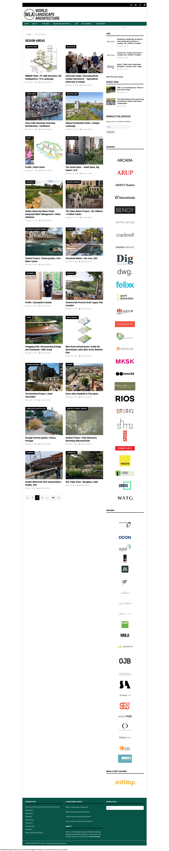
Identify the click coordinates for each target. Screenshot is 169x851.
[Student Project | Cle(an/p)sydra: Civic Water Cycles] (44, 241)
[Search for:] (132, 27)
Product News (112, 82)
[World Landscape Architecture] (41, 20)
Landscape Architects (61, 24)
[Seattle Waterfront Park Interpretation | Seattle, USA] (44, 465)
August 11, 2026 (72, 129)
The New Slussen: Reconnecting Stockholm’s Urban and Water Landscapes (130, 101)
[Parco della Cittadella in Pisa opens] (84, 377)
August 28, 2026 (123, 46)
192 (53, 497)
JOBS (76, 24)
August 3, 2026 (32, 400)
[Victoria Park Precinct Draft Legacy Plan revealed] (84, 286)
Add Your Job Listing (114, 77)
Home (26, 24)
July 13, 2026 (122, 106)
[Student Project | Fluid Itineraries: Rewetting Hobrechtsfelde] (84, 421)
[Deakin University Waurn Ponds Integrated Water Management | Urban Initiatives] (44, 194)
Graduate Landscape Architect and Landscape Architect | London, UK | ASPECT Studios (130, 41)
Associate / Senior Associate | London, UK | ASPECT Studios (129, 54)
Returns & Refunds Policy (34, 833)
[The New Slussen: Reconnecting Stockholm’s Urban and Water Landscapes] (110, 101)
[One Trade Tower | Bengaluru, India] (84, 465)
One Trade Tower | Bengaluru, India (82, 482)
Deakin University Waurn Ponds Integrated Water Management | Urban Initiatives (42, 214)
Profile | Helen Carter (35, 167)
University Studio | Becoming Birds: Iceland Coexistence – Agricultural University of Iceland (82, 78)
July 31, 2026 (31, 488)
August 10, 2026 (72, 217)
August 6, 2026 (72, 261)
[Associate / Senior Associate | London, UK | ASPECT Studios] (110, 55)
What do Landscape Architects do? (78, 812)
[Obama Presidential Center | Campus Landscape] (84, 106)
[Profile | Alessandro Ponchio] (44, 286)
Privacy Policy (30, 826)
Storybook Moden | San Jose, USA (81, 258)
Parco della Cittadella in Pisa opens (82, 393)
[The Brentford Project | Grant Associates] (44, 377)
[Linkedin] (136, 5)
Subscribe (110, 132)
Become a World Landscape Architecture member (42, 807)
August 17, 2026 (32, 82)
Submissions (29, 820)
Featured (45, 24)
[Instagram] (131, 5)
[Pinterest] (145, 5)
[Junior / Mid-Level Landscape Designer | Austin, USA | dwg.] (110, 66)
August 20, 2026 (123, 92)
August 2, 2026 (32, 444)
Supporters (100, 24)
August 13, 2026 (32, 129)
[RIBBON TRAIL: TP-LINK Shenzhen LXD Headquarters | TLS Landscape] (44, 59)
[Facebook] (140, 5)
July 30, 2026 (71, 485)
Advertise (28, 816)
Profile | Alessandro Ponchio (38, 302)
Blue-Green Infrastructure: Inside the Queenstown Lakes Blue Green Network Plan (84, 349)
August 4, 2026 (72, 356)
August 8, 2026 (32, 264)
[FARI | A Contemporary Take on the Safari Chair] (110, 90)
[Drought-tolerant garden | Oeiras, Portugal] (44, 421)
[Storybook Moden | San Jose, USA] (84, 241)
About (34, 24)
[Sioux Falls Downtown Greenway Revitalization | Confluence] (44, 106)
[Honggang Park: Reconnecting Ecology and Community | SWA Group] (44, 330)
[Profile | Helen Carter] (44, 150)
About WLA (29, 813)
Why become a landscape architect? (78, 816)
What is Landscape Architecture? (77, 807)
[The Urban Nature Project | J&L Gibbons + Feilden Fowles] (84, 194)
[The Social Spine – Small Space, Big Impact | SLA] (84, 150)
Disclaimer (29, 829)
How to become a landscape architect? (79, 821)
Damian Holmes (46, 82)
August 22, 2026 (123, 69)
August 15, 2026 (72, 85)
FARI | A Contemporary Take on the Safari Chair (130, 88)
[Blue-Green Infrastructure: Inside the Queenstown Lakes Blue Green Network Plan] (84, 330)
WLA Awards (86, 24)
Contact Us (29, 823)
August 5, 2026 (32, 306)
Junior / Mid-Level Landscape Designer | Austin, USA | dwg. (129, 65)
